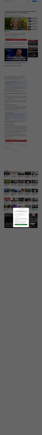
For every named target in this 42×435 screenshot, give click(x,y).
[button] (21, 216)
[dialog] (21, 217)
